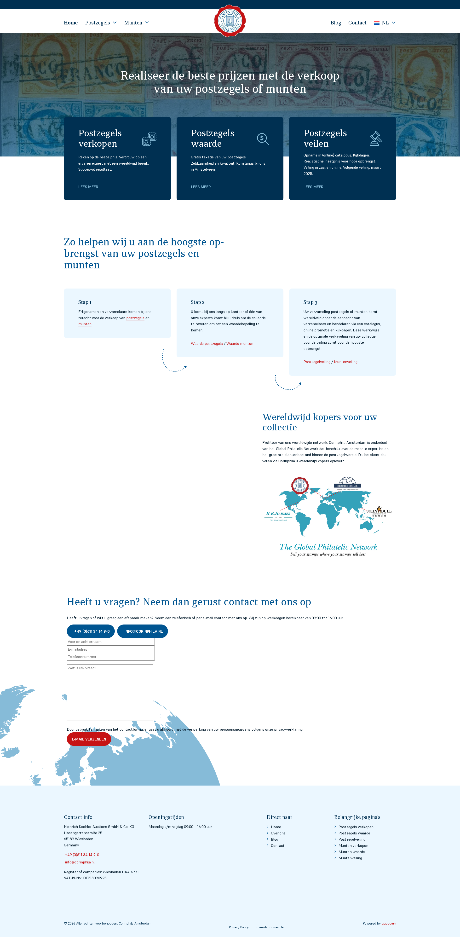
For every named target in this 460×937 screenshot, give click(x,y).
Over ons (278, 833)
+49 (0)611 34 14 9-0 (92, 631)
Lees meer (88, 186)
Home (71, 22)
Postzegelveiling (317, 361)
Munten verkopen (353, 845)
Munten (133, 22)
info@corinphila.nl (144, 631)
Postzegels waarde (354, 833)
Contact (357, 22)
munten (85, 323)
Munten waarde (352, 851)
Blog (336, 22)
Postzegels (97, 22)
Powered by (372, 923)
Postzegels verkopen (356, 826)
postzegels (135, 317)
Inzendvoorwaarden (271, 927)
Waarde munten (239, 343)
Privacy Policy (239, 927)
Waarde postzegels (207, 343)
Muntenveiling (345, 361)
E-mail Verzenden (89, 739)
